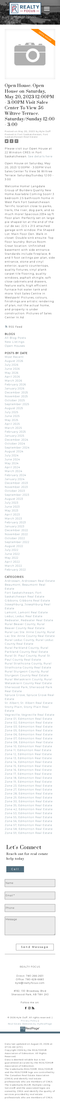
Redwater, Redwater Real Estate (29, 620)
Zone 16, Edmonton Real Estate (28, 769)
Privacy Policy (29, 1021)
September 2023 (17, 494)
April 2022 (12, 561)
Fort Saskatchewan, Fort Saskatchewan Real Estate (26, 135)
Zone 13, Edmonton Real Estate (28, 758)
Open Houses (15, 345)
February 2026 (15, 384)
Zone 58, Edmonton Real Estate (29, 829)
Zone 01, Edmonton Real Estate (28, 718)
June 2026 (12, 368)
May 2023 (11, 510)
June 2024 (12, 459)
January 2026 (14, 388)
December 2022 (16, 530)
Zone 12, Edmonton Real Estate (28, 754)
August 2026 (14, 361)
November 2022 (16, 534)
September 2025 (17, 404)
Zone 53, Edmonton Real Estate (28, 813)
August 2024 (14, 451)
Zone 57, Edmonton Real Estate (28, 825)
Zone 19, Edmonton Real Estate (28, 781)
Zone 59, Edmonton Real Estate (28, 833)
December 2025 (16, 392)
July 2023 (11, 502)
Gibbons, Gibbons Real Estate (27, 600)
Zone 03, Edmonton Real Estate (29, 726)
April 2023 (12, 514)
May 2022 (11, 557)
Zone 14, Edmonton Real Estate (28, 762)
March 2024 (13, 471)
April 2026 (12, 376)
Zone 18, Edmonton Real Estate (28, 777)
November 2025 (16, 396)
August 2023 (14, 498)
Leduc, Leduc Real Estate (23, 616)
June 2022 (12, 553)
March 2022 (13, 565)
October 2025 (15, 400)
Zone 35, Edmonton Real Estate (28, 805)
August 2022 (14, 546)
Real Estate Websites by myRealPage (30, 1024)
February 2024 (15, 475)
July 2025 (11, 412)
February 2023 (15, 522)
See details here (40, 156)
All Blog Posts (15, 337)
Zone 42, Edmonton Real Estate (29, 809)
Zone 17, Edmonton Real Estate (28, 773)
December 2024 (16, 439)
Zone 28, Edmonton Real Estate (29, 793)
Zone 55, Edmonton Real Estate (28, 817)
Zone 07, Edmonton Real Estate (28, 738)
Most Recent (14, 357)
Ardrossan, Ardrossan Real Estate (30, 580)
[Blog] (34, 1008)
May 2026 (11, 372)
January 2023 (14, 526)
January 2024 (15, 479)
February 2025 (15, 431)
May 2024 (12, 463)
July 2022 (11, 549)
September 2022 (17, 542)
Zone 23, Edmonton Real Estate (28, 785)
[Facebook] (26, 1008)
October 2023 (15, 490)
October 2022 (15, 538)
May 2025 (11, 420)
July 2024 (12, 455)
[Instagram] (30, 1008)
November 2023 (16, 487)
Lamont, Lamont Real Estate (26, 612)
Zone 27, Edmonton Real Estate (28, 789)
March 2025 (13, 427)
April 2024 (12, 467)
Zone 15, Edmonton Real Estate (28, 766)
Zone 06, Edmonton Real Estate (29, 734)
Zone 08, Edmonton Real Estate (29, 742)
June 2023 (12, 506)
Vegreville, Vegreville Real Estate (29, 714)
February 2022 (15, 569)
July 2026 (11, 364)
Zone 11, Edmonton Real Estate (28, 750)
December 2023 (16, 483)
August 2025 (14, 408)
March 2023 (13, 518)
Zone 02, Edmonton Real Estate (29, 722)
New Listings (14, 341)
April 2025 (12, 423)
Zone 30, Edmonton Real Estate (29, 801)
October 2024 (15, 443)
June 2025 (12, 416)
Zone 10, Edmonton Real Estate (28, 746)
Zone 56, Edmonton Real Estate (28, 821)
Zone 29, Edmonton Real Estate (28, 797)
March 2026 (13, 380)
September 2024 (17, 447)
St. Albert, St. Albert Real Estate (29, 702)
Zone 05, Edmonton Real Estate (29, 730)
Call (15, 869)
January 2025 (14, 435)
